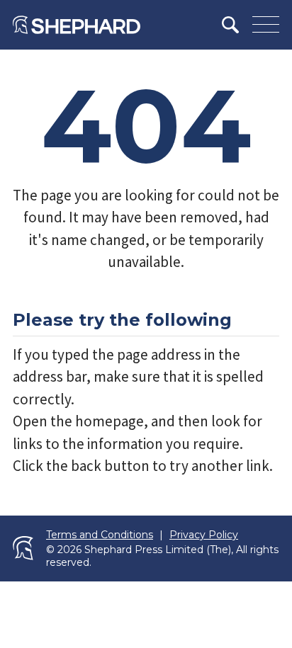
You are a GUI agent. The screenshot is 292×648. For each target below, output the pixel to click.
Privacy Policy (203, 535)
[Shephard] (76, 25)
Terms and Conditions (99, 535)
